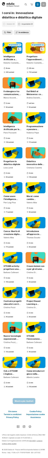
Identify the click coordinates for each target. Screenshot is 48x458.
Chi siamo (12, 411)
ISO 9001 (32, 441)
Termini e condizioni (12, 414)
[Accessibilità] (37, 4)
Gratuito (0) (11, 24)
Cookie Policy (35, 411)
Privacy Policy (12, 417)
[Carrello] (31, 4)
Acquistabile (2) (27, 24)
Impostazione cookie (35, 414)
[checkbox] (4, 24)
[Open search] (25, 4)
